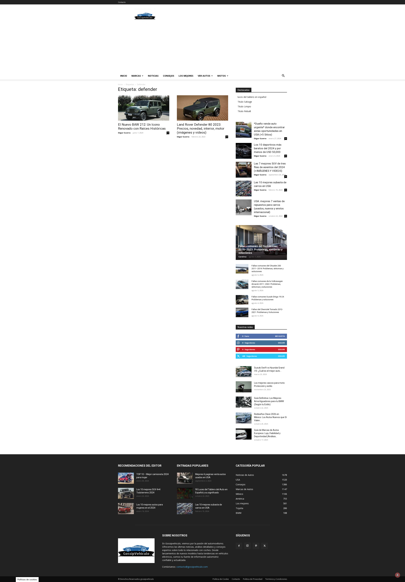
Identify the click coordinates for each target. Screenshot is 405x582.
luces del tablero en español (252, 96)
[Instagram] (247, 546)
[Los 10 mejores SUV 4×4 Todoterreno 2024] (126, 493)
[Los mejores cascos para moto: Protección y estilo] (244, 386)
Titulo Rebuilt (244, 111)
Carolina (242, 256)
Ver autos (204, 75)
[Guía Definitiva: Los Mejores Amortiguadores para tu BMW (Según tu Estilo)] (244, 402)
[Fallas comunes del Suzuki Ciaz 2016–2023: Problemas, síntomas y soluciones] (261, 242)
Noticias (153, 75)
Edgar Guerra (124, 133)
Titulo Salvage (245, 101)
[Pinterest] (256, 546)
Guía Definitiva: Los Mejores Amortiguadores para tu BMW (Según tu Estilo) (269, 401)
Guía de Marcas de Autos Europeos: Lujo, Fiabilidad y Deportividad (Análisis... (267, 433)
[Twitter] (264, 546)
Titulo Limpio (244, 106)
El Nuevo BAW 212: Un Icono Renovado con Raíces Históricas (142, 126)
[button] (283, 76)
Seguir (281, 343)
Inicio (123, 75)
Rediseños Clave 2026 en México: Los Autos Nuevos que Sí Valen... (270, 417)
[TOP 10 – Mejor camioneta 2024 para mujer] (126, 478)
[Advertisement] (229, 16)
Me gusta (280, 336)
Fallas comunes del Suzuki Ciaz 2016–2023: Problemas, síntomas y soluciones (260, 249)
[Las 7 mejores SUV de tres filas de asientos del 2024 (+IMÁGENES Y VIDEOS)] (244, 170)
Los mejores (186, 75)
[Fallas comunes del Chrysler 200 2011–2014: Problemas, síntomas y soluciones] (242, 269)
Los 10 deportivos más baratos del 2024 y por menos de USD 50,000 (267, 148)
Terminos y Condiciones (276, 579)
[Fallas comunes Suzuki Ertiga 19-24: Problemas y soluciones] (242, 300)
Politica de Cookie (221, 579)
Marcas (136, 75)
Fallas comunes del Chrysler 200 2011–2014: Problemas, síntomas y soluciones (268, 268)
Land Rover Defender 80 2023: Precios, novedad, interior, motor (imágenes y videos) (200, 128)
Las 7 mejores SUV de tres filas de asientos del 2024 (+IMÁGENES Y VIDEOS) (270, 167)
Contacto (122, 2)
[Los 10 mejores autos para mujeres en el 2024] (126, 508)
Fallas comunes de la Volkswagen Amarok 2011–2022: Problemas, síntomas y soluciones (267, 284)
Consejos (168, 75)
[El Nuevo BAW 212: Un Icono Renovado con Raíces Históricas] (143, 108)
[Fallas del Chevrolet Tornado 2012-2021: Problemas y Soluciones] (242, 312)
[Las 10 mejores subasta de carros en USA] (244, 188)
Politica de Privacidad (252, 579)
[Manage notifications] (397, 575)
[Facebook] (239, 546)
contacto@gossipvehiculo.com (192, 566)
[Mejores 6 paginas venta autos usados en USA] (185, 478)
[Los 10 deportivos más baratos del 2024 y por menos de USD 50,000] (244, 151)
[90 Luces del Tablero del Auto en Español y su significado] (185, 493)
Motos (221, 75)
